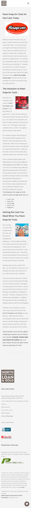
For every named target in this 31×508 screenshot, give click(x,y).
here (23, 487)
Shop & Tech (10, 205)
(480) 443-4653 (5, 407)
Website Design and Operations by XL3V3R (11, 495)
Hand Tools (10, 201)
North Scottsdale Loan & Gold (8, 106)
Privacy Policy (4, 497)
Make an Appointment (7, 422)
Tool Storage (10, 203)
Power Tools (10, 199)
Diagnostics (10, 207)
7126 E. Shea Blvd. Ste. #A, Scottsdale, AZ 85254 (14, 401)
